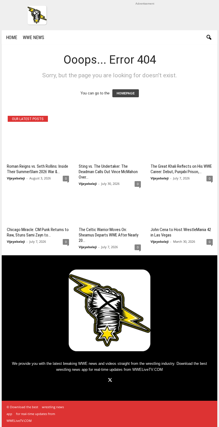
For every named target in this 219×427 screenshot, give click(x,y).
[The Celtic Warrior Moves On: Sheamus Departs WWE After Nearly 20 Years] (110, 208)
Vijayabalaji (16, 178)
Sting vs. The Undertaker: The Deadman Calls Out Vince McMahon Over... (108, 172)
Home (11, 37)
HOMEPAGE (126, 93)
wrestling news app (72, 369)
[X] (109, 381)
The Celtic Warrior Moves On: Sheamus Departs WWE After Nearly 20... (108, 235)
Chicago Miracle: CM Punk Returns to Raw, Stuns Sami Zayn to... (38, 232)
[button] (208, 37)
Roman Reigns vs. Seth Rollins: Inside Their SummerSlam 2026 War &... (37, 169)
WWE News (33, 37)
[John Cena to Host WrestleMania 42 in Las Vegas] (182, 208)
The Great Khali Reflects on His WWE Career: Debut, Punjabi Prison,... (181, 169)
